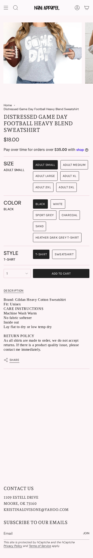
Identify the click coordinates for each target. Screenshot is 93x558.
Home (8, 105)
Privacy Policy (13, 546)
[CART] (86, 7)
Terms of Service (40, 546)
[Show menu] (5, 7)
